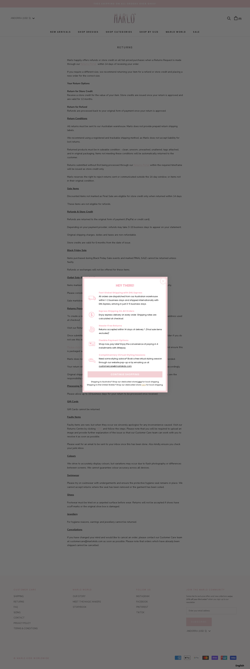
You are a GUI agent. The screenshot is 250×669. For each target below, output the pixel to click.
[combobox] (240, 665)
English (240, 665)
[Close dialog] (163, 281)
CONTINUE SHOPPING (125, 374)
